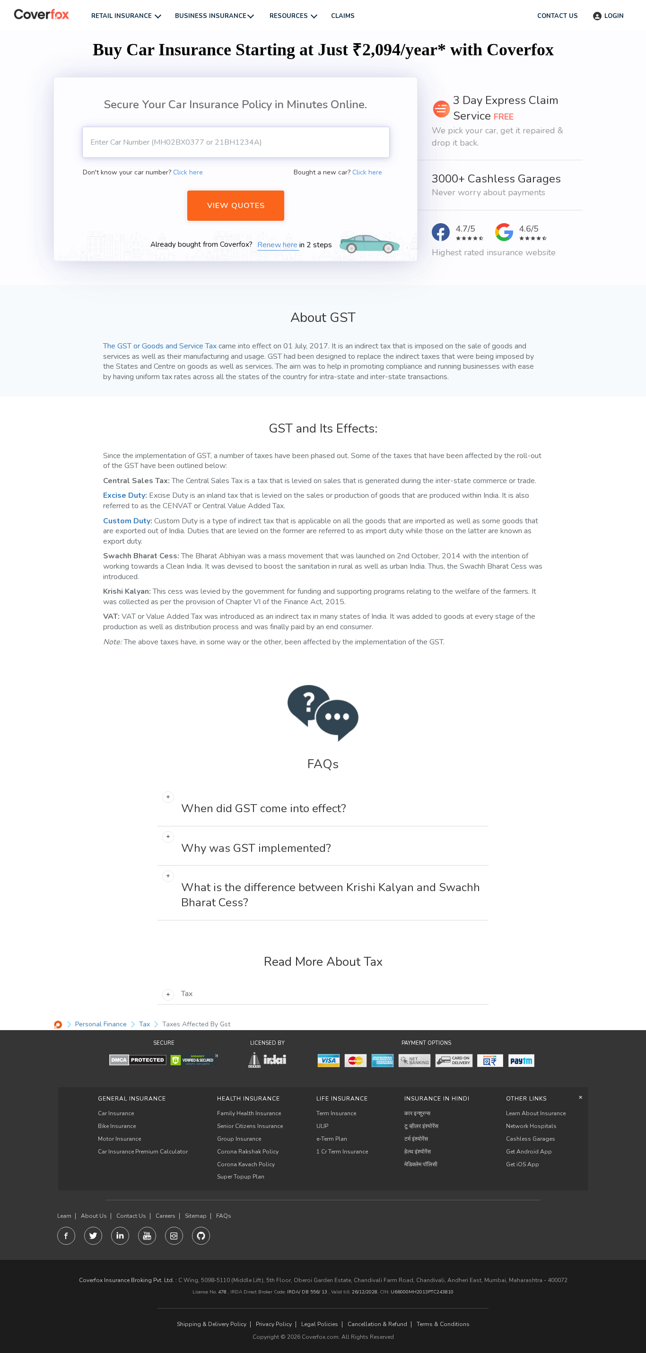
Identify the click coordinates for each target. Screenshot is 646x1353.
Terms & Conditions (443, 1324)
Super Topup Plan (240, 1176)
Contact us (557, 16)
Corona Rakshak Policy (248, 1151)
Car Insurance (116, 1113)
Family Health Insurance (249, 1113)
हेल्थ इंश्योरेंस (417, 1151)
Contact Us (131, 1216)
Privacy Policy (274, 1324)
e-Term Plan (331, 1139)
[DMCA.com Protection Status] (137, 1060)
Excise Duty (124, 495)
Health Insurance (248, 1098)
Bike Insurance (117, 1126)
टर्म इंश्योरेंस (416, 1139)
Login (614, 16)
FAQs (223, 1216)
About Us (94, 1216)
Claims (343, 16)
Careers (165, 1216)
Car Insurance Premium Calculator (143, 1151)
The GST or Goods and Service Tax (160, 346)
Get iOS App (522, 1164)
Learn (64, 1216)
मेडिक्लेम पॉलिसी (420, 1164)
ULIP (322, 1126)
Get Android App (529, 1151)
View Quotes (236, 205)
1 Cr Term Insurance (342, 1151)
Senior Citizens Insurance (250, 1126)
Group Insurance (239, 1139)
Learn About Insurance (536, 1113)
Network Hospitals (531, 1126)
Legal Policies (319, 1324)
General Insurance (132, 1098)
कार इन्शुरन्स (417, 1113)
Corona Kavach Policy (246, 1164)
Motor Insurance (119, 1139)
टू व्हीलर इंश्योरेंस (421, 1126)
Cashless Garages (530, 1139)
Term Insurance (336, 1113)
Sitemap (196, 1216)
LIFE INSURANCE (342, 1098)
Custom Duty (126, 521)
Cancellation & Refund (377, 1324)
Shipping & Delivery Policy (211, 1324)
